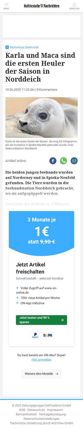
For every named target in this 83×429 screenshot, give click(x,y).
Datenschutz (36, 410)
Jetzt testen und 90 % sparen (34, 319)
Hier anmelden (42, 359)
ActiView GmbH (62, 423)
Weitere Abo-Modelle (39, 373)
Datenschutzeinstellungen (42, 418)
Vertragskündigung (52, 414)
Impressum (55, 410)
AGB (22, 410)
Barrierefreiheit (26, 414)
